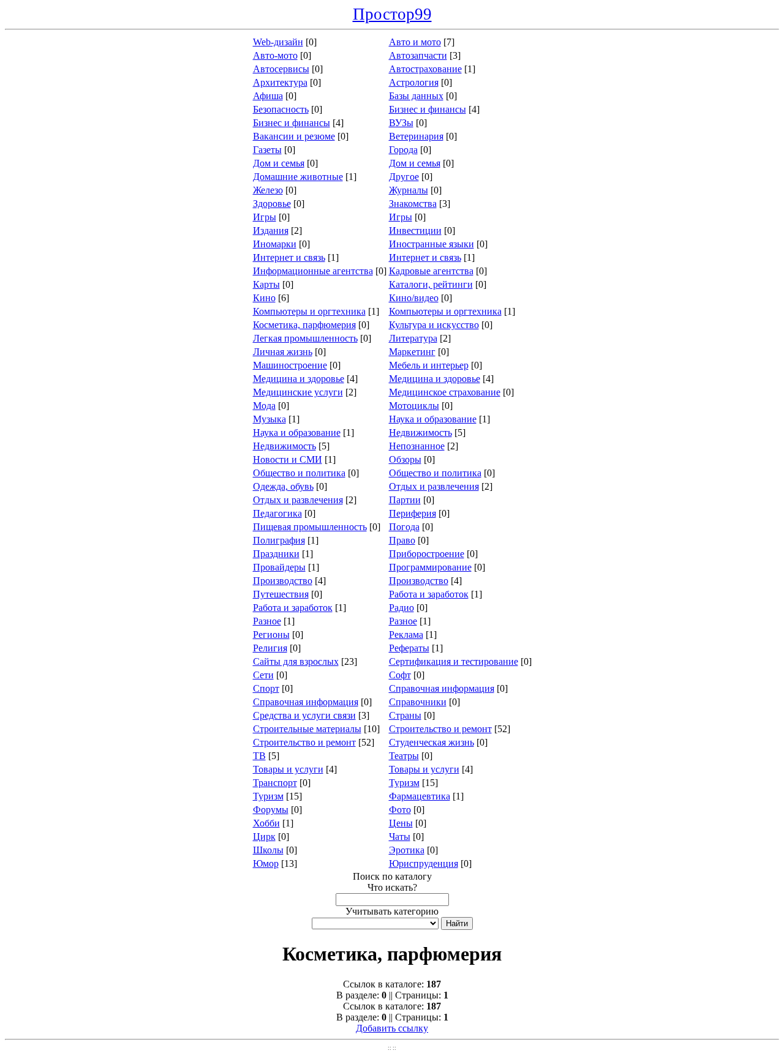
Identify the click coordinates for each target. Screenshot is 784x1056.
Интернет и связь (289, 257)
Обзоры (405, 459)
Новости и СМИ (287, 459)
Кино (264, 298)
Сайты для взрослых (296, 661)
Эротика (406, 850)
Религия (270, 648)
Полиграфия (279, 540)
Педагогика (277, 513)
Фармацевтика (419, 796)
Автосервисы (281, 69)
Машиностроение (290, 365)
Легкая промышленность (305, 338)
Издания (270, 230)
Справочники (418, 702)
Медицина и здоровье (298, 378)
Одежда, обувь (283, 486)
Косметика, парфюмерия (304, 325)
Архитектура (280, 82)
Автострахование (425, 69)
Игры (264, 217)
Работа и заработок (429, 594)
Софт (400, 675)
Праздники (276, 554)
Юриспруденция (423, 863)
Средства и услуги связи (304, 715)
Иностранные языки (431, 244)
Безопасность (281, 109)
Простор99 (392, 14)
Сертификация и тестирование (453, 661)
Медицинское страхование (444, 392)
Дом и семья (278, 163)
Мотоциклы (414, 405)
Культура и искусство (434, 325)
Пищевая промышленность (310, 527)
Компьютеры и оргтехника (309, 311)
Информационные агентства (313, 271)
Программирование (430, 567)
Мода (264, 405)
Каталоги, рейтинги (431, 284)
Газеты (267, 149)
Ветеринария (416, 136)
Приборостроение (426, 554)
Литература (413, 338)
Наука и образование (433, 419)
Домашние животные (298, 176)
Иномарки (274, 244)
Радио (401, 607)
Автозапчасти (418, 55)
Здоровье (272, 203)
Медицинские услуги (298, 392)
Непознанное (417, 446)
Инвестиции (415, 230)
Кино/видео (414, 298)
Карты (266, 284)
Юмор (266, 863)
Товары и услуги (288, 769)
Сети (263, 675)
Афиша (268, 96)
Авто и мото (415, 42)
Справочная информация (441, 688)
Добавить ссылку (392, 1028)
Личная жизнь (282, 351)
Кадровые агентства (431, 271)
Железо (268, 190)
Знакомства (413, 203)
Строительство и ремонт (440, 729)
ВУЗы (401, 123)
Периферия (412, 513)
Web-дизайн (278, 42)
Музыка (269, 419)
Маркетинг (412, 351)
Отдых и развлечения (434, 486)
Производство (282, 580)
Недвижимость (420, 432)
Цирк (264, 836)
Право (402, 540)
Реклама (406, 634)
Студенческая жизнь (431, 742)
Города (403, 149)
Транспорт (275, 782)
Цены (401, 823)
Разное (267, 621)
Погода (404, 527)
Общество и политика (299, 473)
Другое (404, 176)
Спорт (266, 688)
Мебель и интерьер (429, 365)
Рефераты (409, 648)
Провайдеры (279, 567)
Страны (405, 715)
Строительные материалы (307, 729)
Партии (405, 500)
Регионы (271, 634)
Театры (404, 756)
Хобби (266, 823)
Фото (400, 809)
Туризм (404, 782)
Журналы (408, 190)
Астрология (414, 82)
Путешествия (281, 594)
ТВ (259, 756)
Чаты (399, 836)
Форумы (270, 809)
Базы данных (416, 96)
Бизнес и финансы (427, 109)
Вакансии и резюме (294, 136)
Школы (268, 850)
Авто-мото (275, 55)
